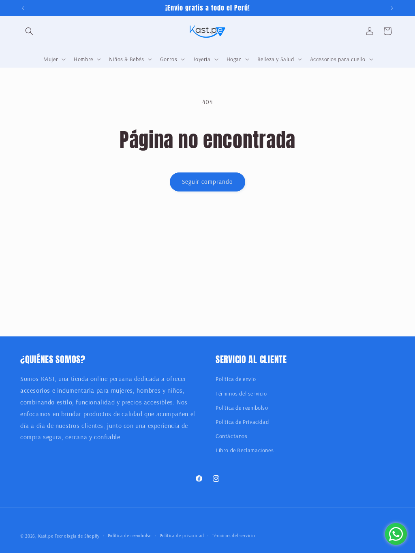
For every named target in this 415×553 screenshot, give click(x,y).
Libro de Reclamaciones (245, 450)
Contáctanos (232, 436)
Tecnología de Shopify (77, 536)
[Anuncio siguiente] (392, 8)
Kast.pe (45, 536)
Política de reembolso (242, 407)
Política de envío (236, 379)
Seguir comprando (207, 181)
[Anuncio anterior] (23, 8)
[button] (29, 31)
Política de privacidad (182, 535)
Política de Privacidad (242, 421)
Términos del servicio (241, 393)
